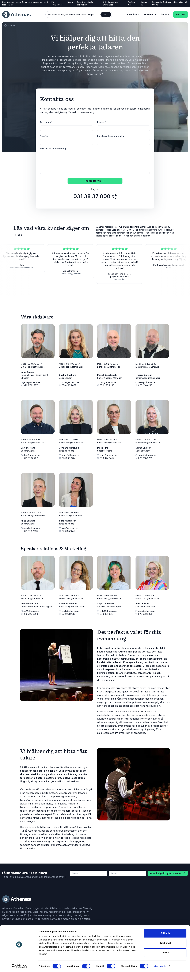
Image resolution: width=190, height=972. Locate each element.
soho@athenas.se (70, 382)
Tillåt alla (165, 933)
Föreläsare (133, 14)
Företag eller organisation (111, 136)
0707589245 (68, 531)
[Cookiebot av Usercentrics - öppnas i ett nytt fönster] (19, 966)
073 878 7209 (30, 531)
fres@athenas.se (146, 382)
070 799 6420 (30, 614)
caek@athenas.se (70, 611)
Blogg (70, 2)
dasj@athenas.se (31, 455)
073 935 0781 (68, 458)
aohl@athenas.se (146, 611)
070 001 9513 (68, 614)
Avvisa (165, 952)
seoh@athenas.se (147, 455)
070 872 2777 (30, 385)
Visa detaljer (160, 966)
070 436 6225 (145, 385)
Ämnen (165, 14)
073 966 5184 (145, 614)
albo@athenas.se (31, 528)
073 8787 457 (30, 458)
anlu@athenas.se (108, 611)
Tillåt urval (165, 943)
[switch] (86, 966)
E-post (101, 122)
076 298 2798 (145, 458)
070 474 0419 (107, 458)
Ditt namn (46, 122)
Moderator (150, 14)
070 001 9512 (106, 614)
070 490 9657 (69, 385)
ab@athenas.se (31, 611)
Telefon (44, 136)
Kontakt (180, 14)
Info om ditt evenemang (53, 148)
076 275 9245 (107, 385)
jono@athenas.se (70, 455)
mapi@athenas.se (108, 455)
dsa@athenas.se (108, 382)
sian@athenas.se (70, 528)
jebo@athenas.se (31, 382)
